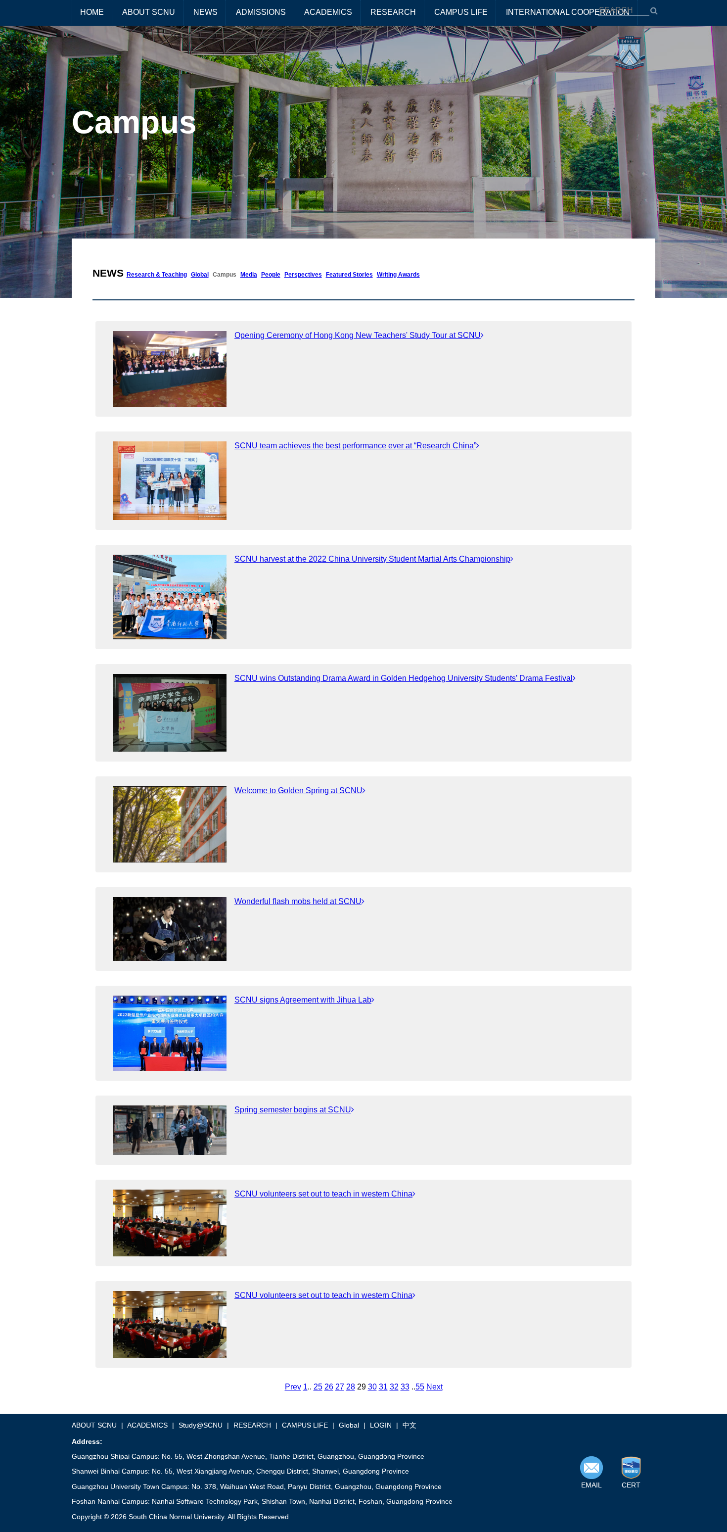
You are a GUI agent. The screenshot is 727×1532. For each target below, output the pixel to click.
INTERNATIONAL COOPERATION (568, 12)
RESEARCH (393, 12)
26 (328, 1387)
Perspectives (303, 274)
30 (372, 1387)
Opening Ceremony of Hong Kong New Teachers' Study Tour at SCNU (357, 335)
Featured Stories (349, 274)
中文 (409, 1425)
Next (434, 1387)
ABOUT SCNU (148, 12)
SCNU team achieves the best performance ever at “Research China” (355, 445)
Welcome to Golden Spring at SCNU (298, 790)
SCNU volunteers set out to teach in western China (323, 1194)
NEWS (205, 12)
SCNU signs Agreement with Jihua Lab (302, 1000)
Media (248, 274)
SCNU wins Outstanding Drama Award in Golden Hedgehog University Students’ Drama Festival (403, 678)
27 (339, 1387)
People (270, 274)
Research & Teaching (157, 274)
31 (383, 1387)
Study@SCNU (201, 1425)
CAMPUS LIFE (461, 12)
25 (318, 1387)
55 (419, 1387)
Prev (293, 1387)
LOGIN (381, 1425)
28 (350, 1387)
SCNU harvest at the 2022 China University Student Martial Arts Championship (372, 559)
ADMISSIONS (261, 12)
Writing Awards (398, 274)
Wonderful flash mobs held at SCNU (298, 901)
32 (394, 1387)
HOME (92, 12)
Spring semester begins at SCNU (292, 1109)
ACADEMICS (328, 12)
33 (405, 1387)
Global (200, 274)
